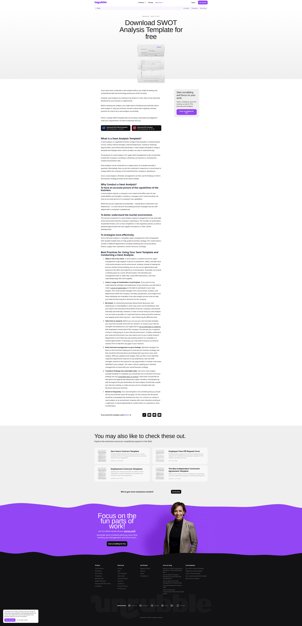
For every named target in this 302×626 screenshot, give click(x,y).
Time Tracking (99, 568)
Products (141, 2)
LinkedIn (156, 605)
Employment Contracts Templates (126, 469)
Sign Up (142, 571)
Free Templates (122, 573)
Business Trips (99, 578)
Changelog (98, 586)
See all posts (176, 492)
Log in (193, 2)
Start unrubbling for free (187, 112)
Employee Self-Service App (103, 583)
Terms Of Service (123, 586)
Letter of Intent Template (193, 573)
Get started (202, 2)
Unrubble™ (143, 617)
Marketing (145, 16)
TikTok (166, 605)
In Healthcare (144, 576)
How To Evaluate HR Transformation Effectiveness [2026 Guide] (173, 591)
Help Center (121, 576)
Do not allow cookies (22, 620)
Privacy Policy (122, 588)
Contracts (113, 460)
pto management (113, 537)
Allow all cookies (9, 620)
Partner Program (123, 578)
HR (169, 460)
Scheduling (98, 571)
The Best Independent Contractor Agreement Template (184, 469)
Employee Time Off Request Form (184, 451)
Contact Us (121, 583)
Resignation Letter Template (194, 571)
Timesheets (98, 576)
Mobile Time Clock (100, 581)
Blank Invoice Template (192, 578)
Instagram (145, 605)
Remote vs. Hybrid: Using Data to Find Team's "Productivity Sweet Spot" (173, 570)
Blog (119, 571)
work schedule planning (116, 535)
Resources (158, 2)
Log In (142, 573)
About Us (120, 581)
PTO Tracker (98, 573)
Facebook (134, 605)
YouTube (182, 605)
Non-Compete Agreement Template (196, 576)
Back (99, 8)
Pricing (150, 2)
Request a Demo (145, 568)
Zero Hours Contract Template (125, 451)
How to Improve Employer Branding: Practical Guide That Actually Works (172, 576)
